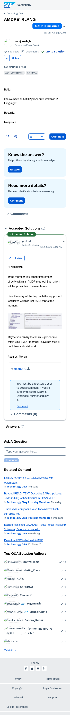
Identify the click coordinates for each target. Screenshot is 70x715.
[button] (7, 58)
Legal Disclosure (52, 688)
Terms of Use (53, 678)
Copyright (17, 688)
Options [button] (63, 26)
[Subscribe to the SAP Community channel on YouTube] (38, 668)
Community (24, 5)
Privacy (17, 678)
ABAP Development (14, 73)
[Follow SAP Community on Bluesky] (32, 668)
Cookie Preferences (17, 706)
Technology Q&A (15, 13)
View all (8, 650)
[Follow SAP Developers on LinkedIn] (44, 668)
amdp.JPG (20, 368)
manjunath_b (23, 41)
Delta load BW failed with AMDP (23, 540)
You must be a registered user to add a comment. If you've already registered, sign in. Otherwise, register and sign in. (34, 391)
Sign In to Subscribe (47, 26)
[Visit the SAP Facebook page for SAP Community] (25, 668)
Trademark (17, 697)
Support (52, 697)
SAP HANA (32, 73)
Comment (57, 136)
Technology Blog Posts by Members (28, 502)
